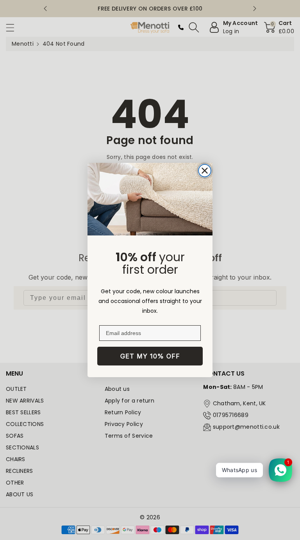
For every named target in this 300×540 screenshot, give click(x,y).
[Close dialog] (204, 170)
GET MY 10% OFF (150, 356)
